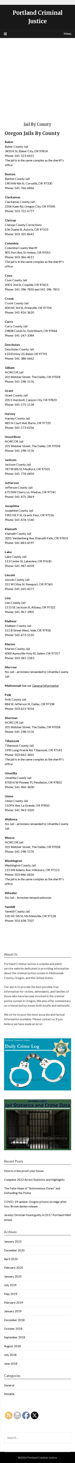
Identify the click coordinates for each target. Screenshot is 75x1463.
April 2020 (11, 1259)
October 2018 (13, 1328)
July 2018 (10, 1354)
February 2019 (13, 1302)
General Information (45, 685)
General (9, 1385)
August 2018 (12, 1346)
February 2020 (13, 1267)
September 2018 (14, 1337)
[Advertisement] (37, 77)
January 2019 (13, 1311)
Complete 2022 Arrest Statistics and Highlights (34, 1179)
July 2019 (10, 1285)
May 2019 (10, 1294)
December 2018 (14, 1320)
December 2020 (14, 1250)
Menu (67, 33)
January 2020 (13, 1276)
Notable (9, 1394)
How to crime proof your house (24, 1171)
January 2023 (13, 1241)
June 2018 (10, 1363)
